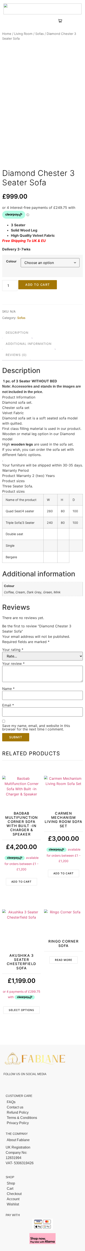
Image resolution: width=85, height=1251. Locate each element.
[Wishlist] (42, 1204)
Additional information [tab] (28, 344)
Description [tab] (17, 332)
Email (8, 705)
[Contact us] (42, 1107)
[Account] (42, 1199)
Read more (63, 960)
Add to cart (37, 284)
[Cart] (42, 1188)
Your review (13, 663)
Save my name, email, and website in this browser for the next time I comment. (36, 727)
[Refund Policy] (42, 1112)
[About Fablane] (42, 1140)
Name (8, 688)
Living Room (23, 34)
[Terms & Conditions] (42, 1117)
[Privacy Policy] (42, 1123)
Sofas (39, 34)
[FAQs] (42, 1102)
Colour (11, 261)
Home (6, 34)
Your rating (12, 649)
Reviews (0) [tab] (16, 355)
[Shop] (42, 1183)
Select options (21, 1010)
